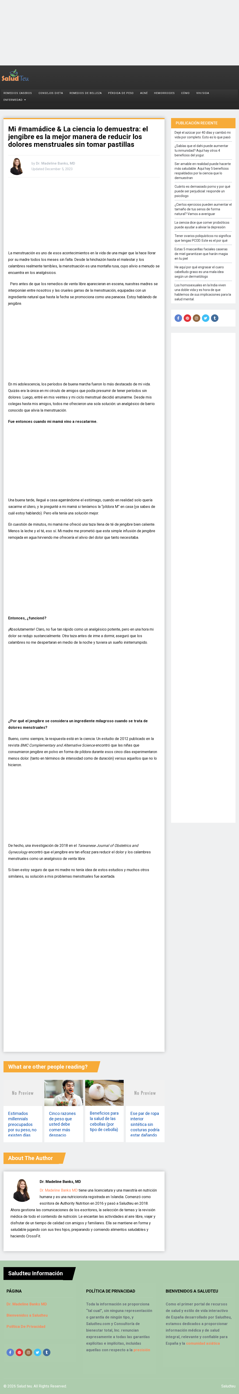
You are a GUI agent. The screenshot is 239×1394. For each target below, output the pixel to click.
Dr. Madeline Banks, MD (55, 163)
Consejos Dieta (51, 93)
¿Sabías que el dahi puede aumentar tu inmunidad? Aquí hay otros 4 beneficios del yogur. (201, 150)
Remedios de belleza (86, 93)
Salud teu (24, 1386)
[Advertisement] (119, 32)
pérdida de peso (121, 93)
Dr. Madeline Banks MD (59, 1190)
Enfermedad (13, 99)
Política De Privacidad (26, 1326)
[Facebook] (178, 318)
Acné (144, 93)
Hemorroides (164, 93)
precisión (142, 1350)
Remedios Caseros (18, 93)
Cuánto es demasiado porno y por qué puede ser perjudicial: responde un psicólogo (202, 191)
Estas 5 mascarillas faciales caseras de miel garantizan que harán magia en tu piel (201, 253)
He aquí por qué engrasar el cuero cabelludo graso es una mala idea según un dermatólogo (199, 271)
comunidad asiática (203, 1343)
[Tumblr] (214, 318)
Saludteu (228, 1386)
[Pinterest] (187, 318)
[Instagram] (196, 318)
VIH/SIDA (202, 93)
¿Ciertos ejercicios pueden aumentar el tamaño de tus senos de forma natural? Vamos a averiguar (203, 209)
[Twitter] (205, 318)
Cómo (185, 93)
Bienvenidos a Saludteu (27, 1315)
